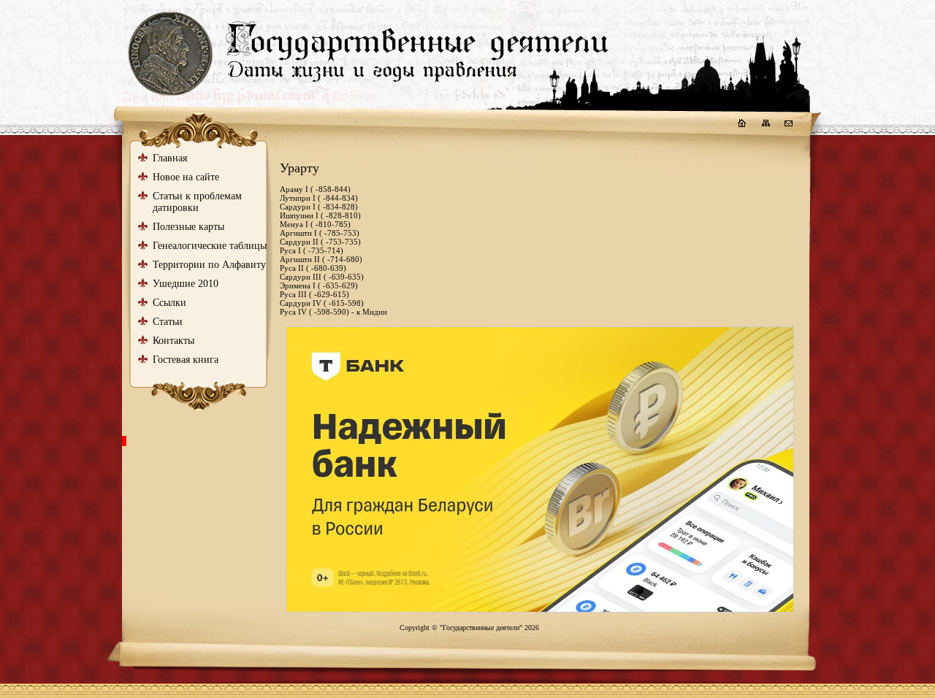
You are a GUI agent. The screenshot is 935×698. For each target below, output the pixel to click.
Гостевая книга (185, 359)
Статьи (168, 321)
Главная (170, 158)
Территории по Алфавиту (209, 264)
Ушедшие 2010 (185, 283)
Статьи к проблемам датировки (197, 202)
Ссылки (169, 302)
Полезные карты (188, 226)
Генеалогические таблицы (210, 245)
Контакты (173, 340)
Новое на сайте (186, 177)
